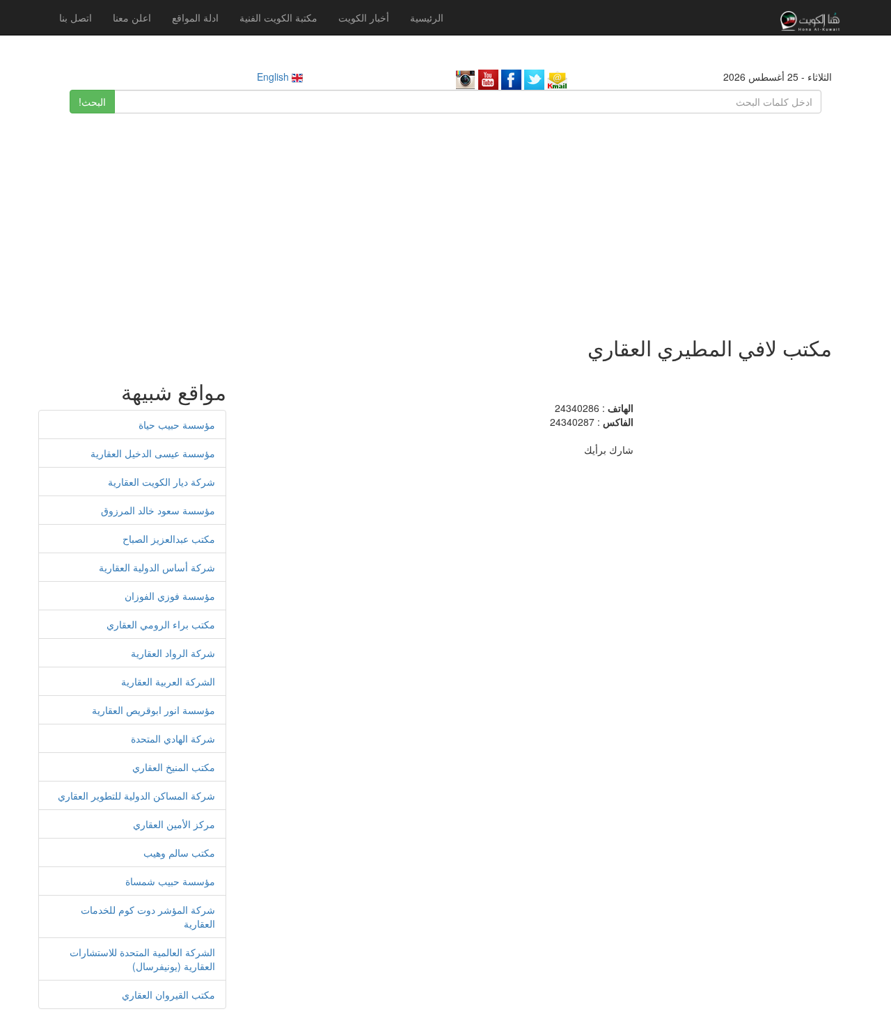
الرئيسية (426, 17)
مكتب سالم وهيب (179, 852)
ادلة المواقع (195, 17)
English (274, 77)
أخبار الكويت (363, 17)
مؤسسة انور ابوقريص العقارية (153, 710)
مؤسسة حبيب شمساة (170, 881)
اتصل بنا (75, 17)
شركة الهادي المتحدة (173, 738)
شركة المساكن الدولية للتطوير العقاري (136, 795)
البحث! (92, 102)
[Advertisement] (445, 217)
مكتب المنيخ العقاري (173, 767)
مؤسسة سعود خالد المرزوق (158, 510)
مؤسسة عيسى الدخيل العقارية (152, 453)
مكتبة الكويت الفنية (278, 17)
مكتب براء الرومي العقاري (161, 624)
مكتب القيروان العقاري (168, 994)
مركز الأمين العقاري (174, 824)
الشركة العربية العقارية (168, 681)
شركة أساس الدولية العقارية (157, 567)
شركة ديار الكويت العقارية (161, 482)
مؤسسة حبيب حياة (177, 424)
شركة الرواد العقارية (173, 653)
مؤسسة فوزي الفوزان (170, 596)
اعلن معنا (132, 17)
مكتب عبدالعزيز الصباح (169, 539)
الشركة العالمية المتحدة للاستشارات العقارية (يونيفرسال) (142, 959)
